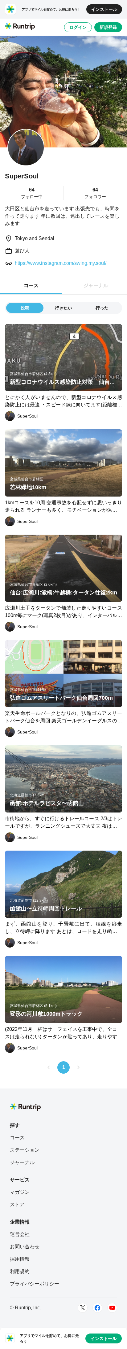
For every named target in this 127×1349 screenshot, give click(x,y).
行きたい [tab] (63, 307)
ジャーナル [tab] (96, 285)
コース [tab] (31, 285)
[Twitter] (83, 1308)
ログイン (78, 27)
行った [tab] (102, 307)
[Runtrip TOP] (20, 27)
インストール (104, 9)
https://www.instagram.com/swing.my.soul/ (60, 263)
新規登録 (108, 27)
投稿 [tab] (25, 307)
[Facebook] (97, 1308)
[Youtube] (112, 1308)
